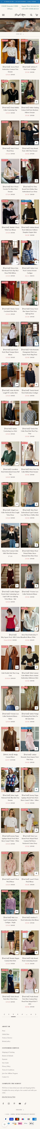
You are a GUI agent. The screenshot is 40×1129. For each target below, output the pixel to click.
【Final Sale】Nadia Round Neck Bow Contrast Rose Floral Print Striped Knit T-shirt (29, 1000)
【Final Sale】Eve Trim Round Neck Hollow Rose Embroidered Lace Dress (29, 189)
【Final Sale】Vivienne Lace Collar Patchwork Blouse (29, 592)
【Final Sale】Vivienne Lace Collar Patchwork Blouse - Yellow (10, 716)
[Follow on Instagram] (9, 1103)
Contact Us (5, 1077)
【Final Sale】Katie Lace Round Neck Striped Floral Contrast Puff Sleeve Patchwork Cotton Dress (30, 840)
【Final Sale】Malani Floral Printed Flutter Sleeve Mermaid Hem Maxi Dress (30, 553)
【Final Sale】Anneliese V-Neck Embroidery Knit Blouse (30, 918)
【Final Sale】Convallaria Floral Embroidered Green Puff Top (10, 472)
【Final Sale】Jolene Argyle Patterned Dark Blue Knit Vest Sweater (10, 798)
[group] (20, 25)
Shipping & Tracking (8, 1052)
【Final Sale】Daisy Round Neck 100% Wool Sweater (30, 149)
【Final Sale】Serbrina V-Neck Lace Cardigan (29, 68)
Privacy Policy (6, 1066)
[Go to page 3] (35, 1014)
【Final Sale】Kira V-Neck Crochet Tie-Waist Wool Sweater (10, 189)
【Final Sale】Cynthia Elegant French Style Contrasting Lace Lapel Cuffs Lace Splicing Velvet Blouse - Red (10, 595)
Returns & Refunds (7, 1056)
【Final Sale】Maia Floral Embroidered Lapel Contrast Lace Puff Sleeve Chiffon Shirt (30, 512)
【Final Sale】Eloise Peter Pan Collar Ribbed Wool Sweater (30, 470)
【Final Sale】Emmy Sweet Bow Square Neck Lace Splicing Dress (30, 311)
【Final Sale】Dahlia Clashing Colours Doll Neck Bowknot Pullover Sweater (30, 110)
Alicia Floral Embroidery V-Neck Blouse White (30, 636)
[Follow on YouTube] (20, 1103)
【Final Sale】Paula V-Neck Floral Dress (10, 149)
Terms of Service (7, 1038)
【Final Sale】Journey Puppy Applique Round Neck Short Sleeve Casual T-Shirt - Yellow (30, 798)
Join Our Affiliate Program (10, 1073)
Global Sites (5, 1034)
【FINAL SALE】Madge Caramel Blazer (10, 755)
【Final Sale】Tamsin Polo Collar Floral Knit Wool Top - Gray (29, 431)
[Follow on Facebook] (3, 1103)
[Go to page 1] (4, 1014)
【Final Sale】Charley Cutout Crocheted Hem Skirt (10, 310)
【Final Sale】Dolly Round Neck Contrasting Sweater (30, 959)
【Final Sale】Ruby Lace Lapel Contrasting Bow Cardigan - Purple (10, 920)
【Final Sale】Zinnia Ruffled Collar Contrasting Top (10, 108)
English (19, 1110)
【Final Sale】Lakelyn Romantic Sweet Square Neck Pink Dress (30, 757)
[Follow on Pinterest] (14, 1103)
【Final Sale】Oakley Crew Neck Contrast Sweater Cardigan (30, 270)
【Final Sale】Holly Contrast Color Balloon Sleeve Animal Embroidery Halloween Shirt (29, 675)
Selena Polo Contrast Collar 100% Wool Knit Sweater (10, 552)
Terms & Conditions (8, 1070)
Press (3, 1031)
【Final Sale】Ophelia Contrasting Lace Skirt (10, 429)
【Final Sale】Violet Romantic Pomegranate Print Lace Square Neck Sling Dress (30, 352)
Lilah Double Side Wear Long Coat (10, 674)
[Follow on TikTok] (25, 1103)
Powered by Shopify (28, 1114)
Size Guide (5, 1063)
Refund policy (6, 1041)
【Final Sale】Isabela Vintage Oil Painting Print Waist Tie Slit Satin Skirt (30, 716)
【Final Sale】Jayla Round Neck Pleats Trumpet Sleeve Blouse (10, 352)
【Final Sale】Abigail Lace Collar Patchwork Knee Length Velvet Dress (10, 512)
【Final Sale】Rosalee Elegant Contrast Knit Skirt (10, 959)
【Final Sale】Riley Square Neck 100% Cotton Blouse (12, 636)
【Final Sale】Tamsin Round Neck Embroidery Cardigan (29, 391)
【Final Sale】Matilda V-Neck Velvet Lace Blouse (10, 228)
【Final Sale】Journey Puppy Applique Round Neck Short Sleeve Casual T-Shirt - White (10, 838)
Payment (4, 1059)
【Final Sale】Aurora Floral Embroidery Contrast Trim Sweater (10, 69)
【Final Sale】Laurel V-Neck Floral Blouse (10, 880)
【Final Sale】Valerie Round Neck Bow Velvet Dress (10, 997)
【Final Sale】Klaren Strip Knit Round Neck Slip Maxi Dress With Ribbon (10, 270)
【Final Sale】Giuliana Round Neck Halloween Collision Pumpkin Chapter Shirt (30, 230)
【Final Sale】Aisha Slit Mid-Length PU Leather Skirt (10, 391)
